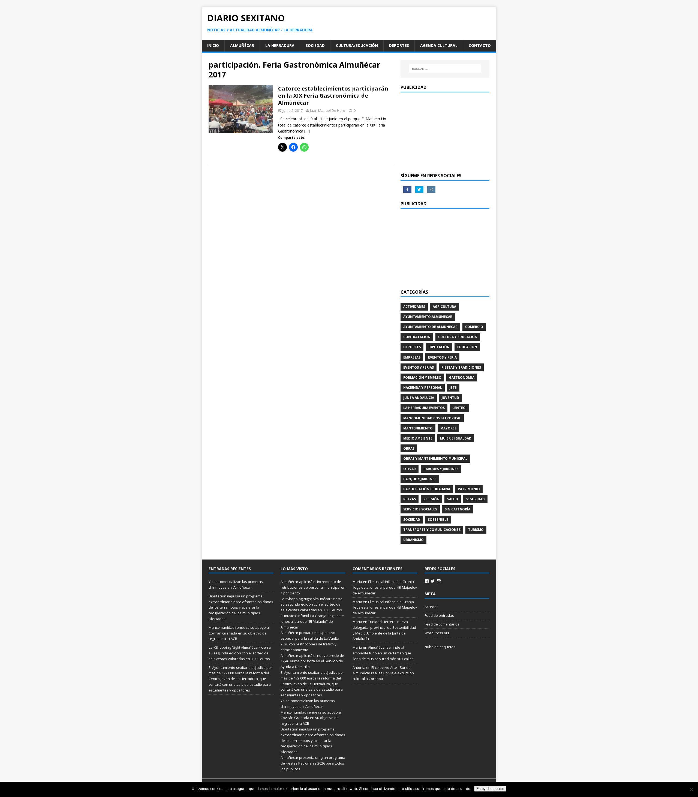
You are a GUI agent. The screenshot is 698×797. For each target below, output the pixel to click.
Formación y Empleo (422, 377)
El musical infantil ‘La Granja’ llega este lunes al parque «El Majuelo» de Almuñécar (385, 587)
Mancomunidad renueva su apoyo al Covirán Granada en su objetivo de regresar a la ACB (239, 633)
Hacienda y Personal (422, 387)
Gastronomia (461, 377)
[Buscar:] (445, 68)
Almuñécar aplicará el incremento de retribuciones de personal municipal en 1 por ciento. (313, 587)
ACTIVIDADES (414, 306)
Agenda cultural (439, 45)
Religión (431, 499)
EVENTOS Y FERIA (442, 357)
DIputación (439, 347)
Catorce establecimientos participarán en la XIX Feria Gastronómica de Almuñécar (333, 95)
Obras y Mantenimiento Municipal (435, 458)
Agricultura (444, 306)
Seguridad (475, 499)
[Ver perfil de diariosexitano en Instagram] (439, 581)
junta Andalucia (418, 397)
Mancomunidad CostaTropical (432, 418)
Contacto (480, 45)
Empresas (411, 357)
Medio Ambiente (417, 438)
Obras (408, 448)
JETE (453, 387)
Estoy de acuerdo (490, 789)
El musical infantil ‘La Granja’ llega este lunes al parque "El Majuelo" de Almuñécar (312, 621)
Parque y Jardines (419, 479)
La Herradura (279, 45)
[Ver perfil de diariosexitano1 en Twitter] (433, 581)
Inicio (213, 45)
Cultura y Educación (457, 337)
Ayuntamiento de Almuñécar (430, 326)
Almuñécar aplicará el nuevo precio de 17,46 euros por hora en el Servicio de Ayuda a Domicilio (312, 661)
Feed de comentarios (442, 624)
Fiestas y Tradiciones (461, 367)
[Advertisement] (445, 132)
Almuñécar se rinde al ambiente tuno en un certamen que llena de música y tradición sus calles (383, 653)
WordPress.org (437, 632)
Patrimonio (469, 489)
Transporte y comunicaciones (432, 529)
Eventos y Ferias (418, 367)
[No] (691, 789)
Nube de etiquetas (440, 646)
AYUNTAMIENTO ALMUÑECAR (427, 316)
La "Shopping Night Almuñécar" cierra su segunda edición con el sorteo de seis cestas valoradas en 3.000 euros (312, 604)
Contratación (417, 337)
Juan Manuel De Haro (327, 110)
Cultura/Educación (357, 45)
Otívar (409, 469)
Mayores (448, 428)
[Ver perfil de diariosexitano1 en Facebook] (427, 581)
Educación (467, 347)
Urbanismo (413, 539)
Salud (452, 499)
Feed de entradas (439, 615)
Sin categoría (457, 509)
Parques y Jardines (440, 469)
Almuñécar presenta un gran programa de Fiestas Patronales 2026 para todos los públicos (313, 763)
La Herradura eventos (424, 407)
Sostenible (438, 519)
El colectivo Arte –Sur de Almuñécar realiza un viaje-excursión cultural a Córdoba (383, 673)
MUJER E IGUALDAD (455, 438)
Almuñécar (242, 45)
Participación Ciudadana (426, 489)
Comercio (474, 326)
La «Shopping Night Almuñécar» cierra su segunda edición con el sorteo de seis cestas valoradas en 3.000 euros (240, 653)
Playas (409, 499)
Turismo (476, 529)
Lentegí (459, 407)
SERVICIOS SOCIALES (420, 509)
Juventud (450, 397)
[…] (307, 131)
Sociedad (315, 45)
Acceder (431, 606)
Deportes (399, 45)
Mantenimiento (418, 428)
